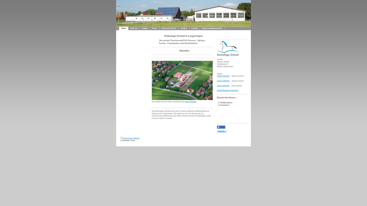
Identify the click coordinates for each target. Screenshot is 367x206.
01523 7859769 (223, 81)
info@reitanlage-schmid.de (227, 91)
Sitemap (136, 138)
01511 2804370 (223, 86)
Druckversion (127, 138)
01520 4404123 (223, 76)
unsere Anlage (190, 102)
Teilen (222, 127)
